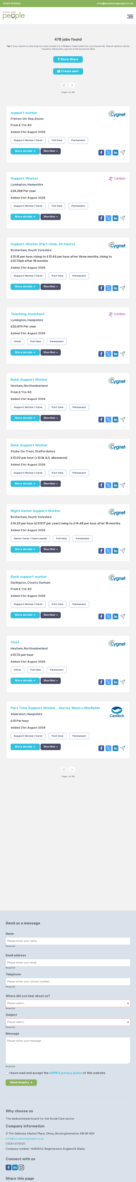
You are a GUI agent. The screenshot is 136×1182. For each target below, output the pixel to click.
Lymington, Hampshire (27, 184)
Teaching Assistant (28, 314)
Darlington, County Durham (30, 583)
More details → (25, 151)
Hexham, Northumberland (29, 386)
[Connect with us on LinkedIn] (15, 1167)
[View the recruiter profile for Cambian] (116, 182)
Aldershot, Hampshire (26, 714)
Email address (16, 955)
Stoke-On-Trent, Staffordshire (33, 451)
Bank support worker (29, 577)
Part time (57, 275)
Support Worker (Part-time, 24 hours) (43, 244)
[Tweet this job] (109, 152)
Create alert (69, 71)
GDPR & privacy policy (65, 1073)
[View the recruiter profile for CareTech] (116, 712)
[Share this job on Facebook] (102, 152)
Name (10, 934)
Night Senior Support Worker (35, 511)
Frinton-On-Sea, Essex (27, 119)
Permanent (78, 140)
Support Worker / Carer (28, 140)
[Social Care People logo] (14, 15)
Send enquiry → (21, 1082)
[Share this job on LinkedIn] (116, 152)
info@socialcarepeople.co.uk (115, 3)
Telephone (13, 974)
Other (17, 341)
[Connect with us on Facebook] (9, 1167)
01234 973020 (15, 1143)
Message (12, 1033)
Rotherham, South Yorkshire (31, 250)
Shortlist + (50, 151)
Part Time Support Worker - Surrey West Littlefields (55, 708)
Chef (15, 642)
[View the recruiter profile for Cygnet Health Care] (116, 116)
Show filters (69, 59)
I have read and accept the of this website (57, 1073)
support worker (24, 113)
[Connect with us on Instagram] (21, 1167)
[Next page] (72, 85)
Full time (57, 140)
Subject (11, 1015)
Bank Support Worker (29, 380)
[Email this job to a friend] (122, 152)
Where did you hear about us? (28, 996)
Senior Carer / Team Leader (30, 538)
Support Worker (24, 178)
